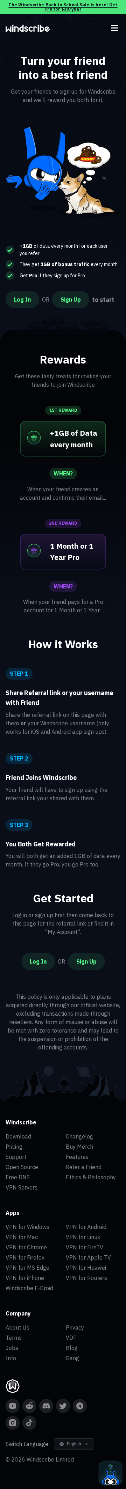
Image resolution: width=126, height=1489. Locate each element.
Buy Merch (79, 1146)
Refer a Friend (84, 1167)
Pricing (14, 1146)
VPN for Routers (86, 1277)
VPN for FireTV (84, 1247)
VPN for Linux (83, 1237)
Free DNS (18, 1177)
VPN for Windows (27, 1226)
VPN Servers (21, 1187)
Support (16, 1156)
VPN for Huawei (86, 1267)
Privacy (75, 1327)
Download (18, 1136)
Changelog (79, 1136)
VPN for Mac (22, 1237)
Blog (72, 1347)
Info (11, 1358)
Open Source (22, 1167)
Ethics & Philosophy (91, 1177)
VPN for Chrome (26, 1247)
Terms (14, 1337)
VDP (71, 1337)
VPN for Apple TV (88, 1257)
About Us (17, 1327)
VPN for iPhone (25, 1277)
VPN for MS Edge (27, 1267)
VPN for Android (86, 1226)
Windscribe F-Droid (29, 1288)
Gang (72, 1358)
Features (77, 1156)
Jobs (12, 1347)
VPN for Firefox (25, 1257)
